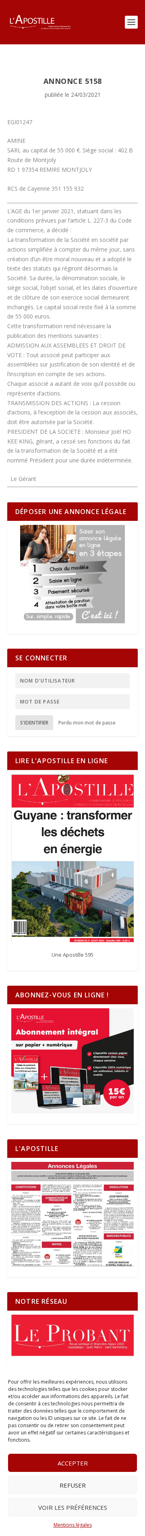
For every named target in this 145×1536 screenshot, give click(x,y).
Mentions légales (73, 1524)
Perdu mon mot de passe (87, 722)
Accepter (73, 1463)
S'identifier (34, 722)
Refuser (73, 1485)
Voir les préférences (72, 1507)
